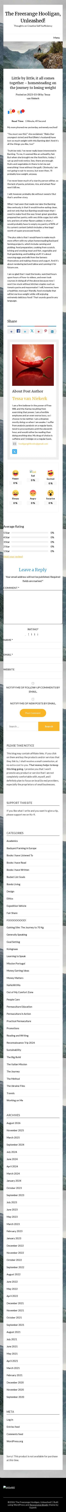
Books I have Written (18, 869)
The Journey (13, 1071)
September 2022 (15, 1267)
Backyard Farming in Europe (21, 848)
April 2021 (12, 1360)
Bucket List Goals (16, 876)
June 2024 (12, 1159)
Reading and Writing (18, 1035)
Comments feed (15, 1434)
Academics (12, 840)
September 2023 (15, 1195)
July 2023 (12, 1202)
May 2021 (12, 1353)
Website (8, 669)
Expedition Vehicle (16, 905)
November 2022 (15, 1252)
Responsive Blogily (39, 1504)
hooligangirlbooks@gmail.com (33, 443)
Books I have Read (16, 862)
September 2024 (15, 1144)
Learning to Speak (16, 956)
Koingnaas (12, 949)
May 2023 (12, 1216)
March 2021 (13, 1368)
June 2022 (12, 1281)
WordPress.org (15, 1441)
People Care (13, 999)
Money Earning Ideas (18, 970)
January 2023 (14, 1238)
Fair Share (12, 913)
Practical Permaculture (19, 1021)
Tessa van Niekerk (29, 398)
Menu (56, 37)
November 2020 (15, 1389)
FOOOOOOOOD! (16, 920)
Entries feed (13, 1426)
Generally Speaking (17, 934)
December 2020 (15, 1382)
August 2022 (14, 1274)
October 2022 (14, 1259)
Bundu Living (13, 884)
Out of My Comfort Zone (20, 992)
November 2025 (15, 1130)
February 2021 (14, 1375)
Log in (10, 1419)
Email (8, 654)
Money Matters (15, 977)
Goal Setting (13, 941)
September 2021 (15, 1324)
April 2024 (12, 1166)
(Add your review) (13, 556)
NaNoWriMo (14, 985)
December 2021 (15, 1303)
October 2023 (14, 1188)
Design (10, 891)
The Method (13, 1078)
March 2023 (13, 1224)
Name (8, 639)
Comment (11, 587)
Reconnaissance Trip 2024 (21, 1042)
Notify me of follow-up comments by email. (33, 689)
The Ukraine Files (16, 1085)
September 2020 (15, 1396)
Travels (11, 1093)
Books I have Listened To (20, 855)
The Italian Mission (17, 1064)
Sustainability (14, 1049)
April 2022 (12, 1295)
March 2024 (13, 1173)
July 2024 (12, 1151)
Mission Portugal (16, 963)
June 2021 (12, 1346)
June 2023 (12, 1209)
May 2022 (12, 1288)
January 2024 (14, 1180)
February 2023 (14, 1231)
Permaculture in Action (19, 1013)
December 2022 (15, 1245)
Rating (33, 629)
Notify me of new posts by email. (33, 703)
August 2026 (14, 1123)
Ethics (10, 898)
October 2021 (14, 1317)
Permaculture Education (19, 1006)
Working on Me (15, 1100)
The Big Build (14, 1057)
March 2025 (13, 1137)
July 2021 (12, 1339)
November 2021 (15, 1310)
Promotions (13, 1028)
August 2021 (14, 1332)
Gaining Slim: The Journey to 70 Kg (25, 927)
